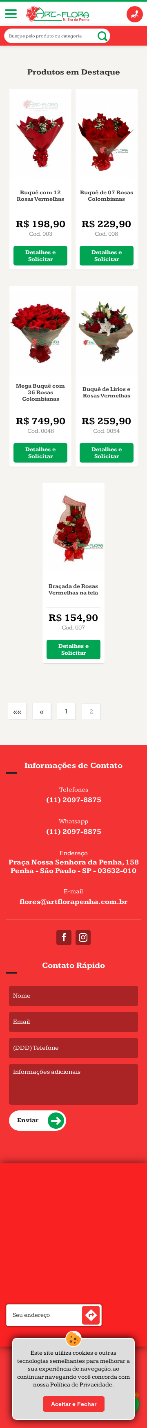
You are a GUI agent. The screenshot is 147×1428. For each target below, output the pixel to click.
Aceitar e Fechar (73, 1404)
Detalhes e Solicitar (40, 256)
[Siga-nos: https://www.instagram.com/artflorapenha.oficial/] (83, 937)
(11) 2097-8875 (73, 800)
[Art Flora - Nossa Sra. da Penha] (57, 14)
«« (17, 711)
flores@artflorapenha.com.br (73, 901)
